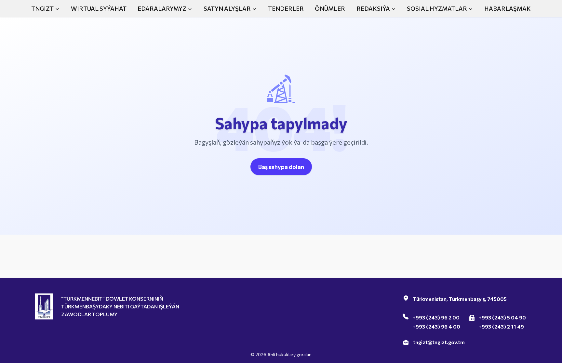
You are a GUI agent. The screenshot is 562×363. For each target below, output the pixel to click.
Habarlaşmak (507, 8)
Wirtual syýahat (99, 8)
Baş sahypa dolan (281, 166)
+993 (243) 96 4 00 (436, 326)
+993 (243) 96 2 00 (436, 317)
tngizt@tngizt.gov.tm (439, 342)
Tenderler (286, 8)
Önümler (330, 8)
